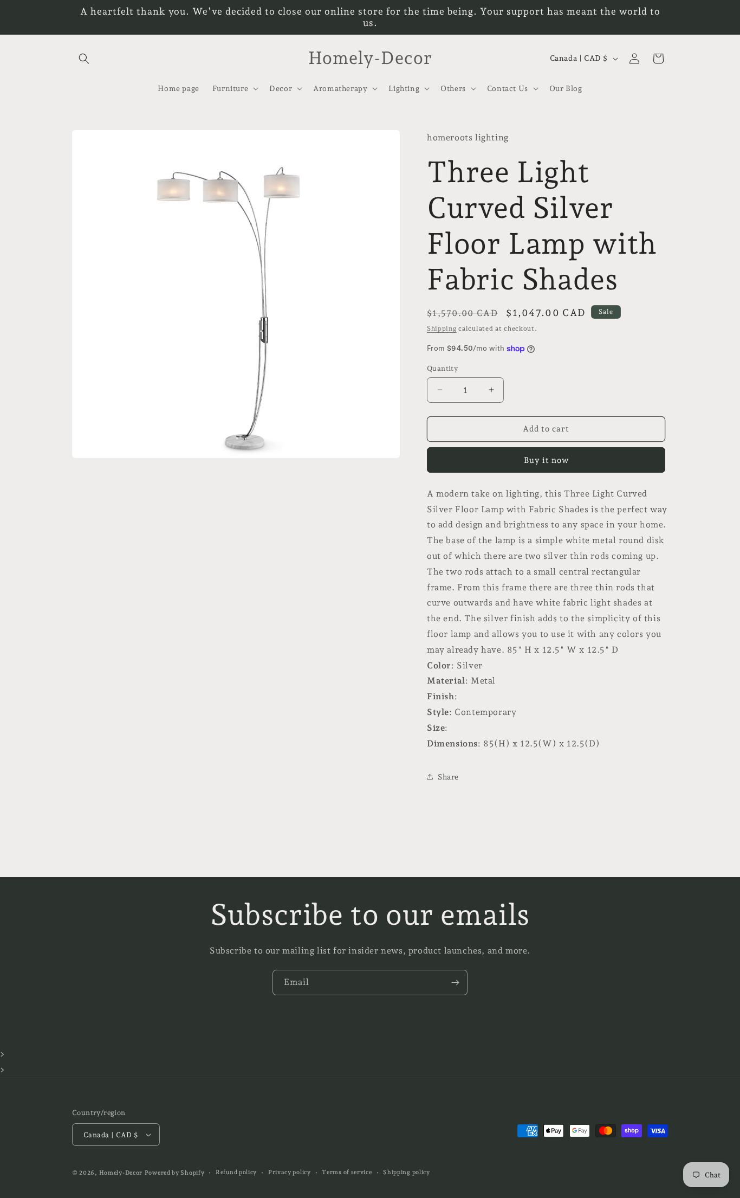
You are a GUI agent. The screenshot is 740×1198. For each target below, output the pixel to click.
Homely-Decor (120, 1172)
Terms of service (347, 1172)
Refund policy (236, 1172)
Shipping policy (406, 1172)
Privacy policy (289, 1172)
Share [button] (448, 776)
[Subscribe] (455, 982)
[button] (84, 58)
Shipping (442, 328)
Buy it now (546, 460)
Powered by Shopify (175, 1172)
